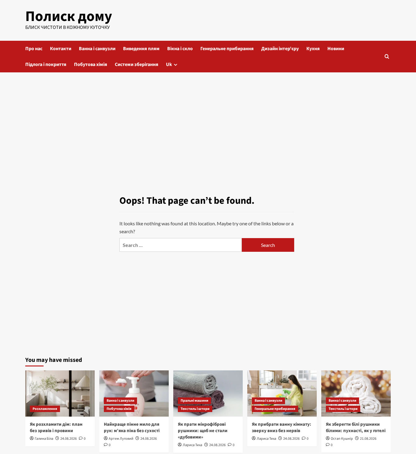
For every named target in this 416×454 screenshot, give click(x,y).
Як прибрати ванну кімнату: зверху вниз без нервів (281, 427)
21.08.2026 (368, 438)
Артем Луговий (121, 438)
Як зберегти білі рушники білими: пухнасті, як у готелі (356, 427)
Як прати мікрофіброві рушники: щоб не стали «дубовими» (202, 430)
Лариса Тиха (192, 445)
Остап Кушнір (342, 438)
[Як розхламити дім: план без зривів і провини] (60, 393)
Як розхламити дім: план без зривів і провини (56, 427)
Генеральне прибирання (227, 48)
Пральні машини (194, 400)
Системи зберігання (136, 64)
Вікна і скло (180, 48)
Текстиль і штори (195, 408)
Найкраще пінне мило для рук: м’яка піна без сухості (132, 427)
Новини (335, 48)
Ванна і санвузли (97, 48)
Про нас (33, 48)
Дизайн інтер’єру (280, 48)
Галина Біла (44, 438)
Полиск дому (68, 16)
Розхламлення (45, 408)
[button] (387, 56)
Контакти (60, 48)
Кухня (313, 48)
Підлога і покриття (45, 64)
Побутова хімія (90, 64)
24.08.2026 (68, 438)
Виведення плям (141, 48)
